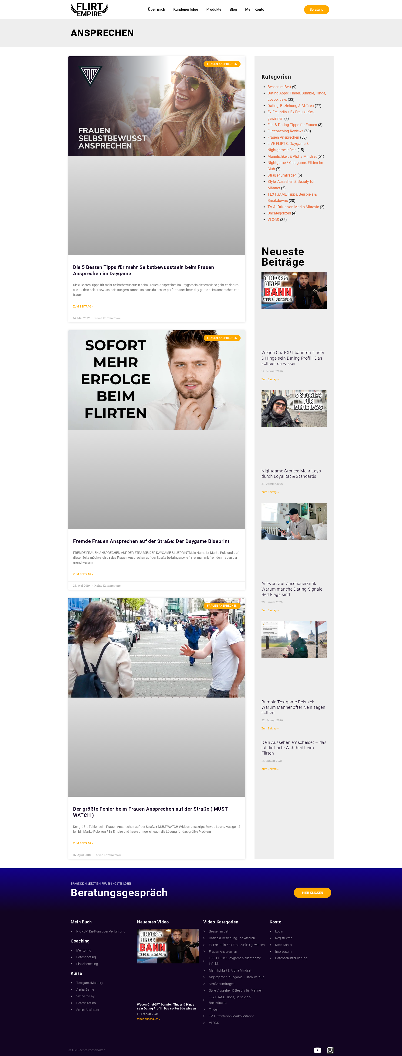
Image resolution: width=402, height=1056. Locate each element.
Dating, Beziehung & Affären (291, 106)
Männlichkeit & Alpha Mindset (292, 156)
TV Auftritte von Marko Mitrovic (293, 207)
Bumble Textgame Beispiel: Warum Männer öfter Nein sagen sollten (293, 707)
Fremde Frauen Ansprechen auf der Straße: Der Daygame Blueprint (151, 541)
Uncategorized (279, 213)
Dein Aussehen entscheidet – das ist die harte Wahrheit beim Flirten (294, 748)
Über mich (156, 9)
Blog (233, 9)
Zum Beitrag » (83, 306)
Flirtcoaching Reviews (285, 131)
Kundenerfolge (185, 9)
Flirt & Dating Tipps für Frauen (292, 125)
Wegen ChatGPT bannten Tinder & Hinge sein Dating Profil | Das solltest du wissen (293, 358)
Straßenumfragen (282, 175)
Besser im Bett (279, 87)
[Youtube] (317, 1050)
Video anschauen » (149, 1019)
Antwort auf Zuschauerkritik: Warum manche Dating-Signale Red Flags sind (291, 589)
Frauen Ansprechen (283, 137)
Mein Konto (254, 9)
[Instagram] (330, 1050)
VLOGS (273, 219)
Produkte (213, 9)
